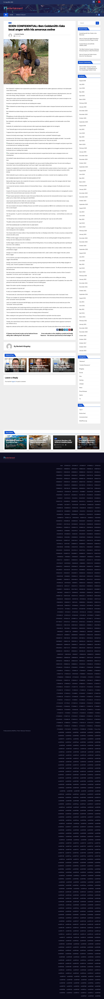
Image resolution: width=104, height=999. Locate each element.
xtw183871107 (97, 745)
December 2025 (83, 110)
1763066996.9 (67, 530)
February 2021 (83, 320)
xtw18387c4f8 (61, 927)
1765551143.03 (90, 576)
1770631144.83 (90, 673)
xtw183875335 (76, 813)
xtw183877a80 (61, 856)
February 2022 (83, 275)
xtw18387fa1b (69, 989)
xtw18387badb (61, 917)
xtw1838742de (68, 794)
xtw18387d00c (90, 937)
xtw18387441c (83, 794)
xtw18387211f (76, 758)
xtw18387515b (90, 810)
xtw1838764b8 (76, 830)
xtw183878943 (83, 869)
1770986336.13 (82, 683)
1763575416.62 (59, 540)
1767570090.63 (90, 615)
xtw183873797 (61, 781)
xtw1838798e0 (61, 885)
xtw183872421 (76, 761)
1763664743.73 (82, 540)
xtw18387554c (69, 817)
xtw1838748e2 (83, 800)
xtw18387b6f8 (61, 914)
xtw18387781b (76, 852)
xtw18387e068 (61, 960)
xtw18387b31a (97, 908)
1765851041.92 (82, 582)
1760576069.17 (90, 481)
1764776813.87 (60, 563)
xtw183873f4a (62, 791)
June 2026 (82, 88)
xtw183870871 (83, 738)
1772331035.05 (74, 716)
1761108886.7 (82, 491)
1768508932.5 (67, 634)
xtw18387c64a (83, 927)
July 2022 (81, 256)
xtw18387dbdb (68, 953)
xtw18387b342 (61, 911)
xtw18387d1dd (61, 940)
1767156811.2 (67, 608)
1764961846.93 (67, 566)
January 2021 (82, 324)
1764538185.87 (82, 556)
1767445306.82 (97, 612)
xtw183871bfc (97, 751)
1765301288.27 (67, 572)
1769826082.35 (67, 660)
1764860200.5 (82, 563)
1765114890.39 (59, 569)
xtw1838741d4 (61, 794)
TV (80, 398)
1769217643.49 (82, 647)
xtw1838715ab (61, 751)
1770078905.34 (97, 664)
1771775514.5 (67, 703)
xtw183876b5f (76, 836)
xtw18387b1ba (76, 908)
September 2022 (83, 249)
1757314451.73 (75, 465)
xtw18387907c (68, 878)
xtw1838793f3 (76, 882)
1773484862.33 (67, 725)
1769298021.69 (59, 651)
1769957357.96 (59, 664)
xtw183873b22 (61, 787)
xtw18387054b (76, 735)
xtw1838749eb (97, 800)
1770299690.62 (97, 667)
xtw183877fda (83, 859)
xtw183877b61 (90, 856)
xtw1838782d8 (68, 862)
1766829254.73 (67, 602)
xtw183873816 (68, 781)
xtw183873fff (83, 791)
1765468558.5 (67, 576)
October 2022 (82, 245)
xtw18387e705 (61, 963)
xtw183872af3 (83, 768)
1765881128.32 (90, 582)
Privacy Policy (21, 14)
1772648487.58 (60, 722)
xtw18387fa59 (76, 989)
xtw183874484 (97, 794)
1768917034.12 (90, 641)
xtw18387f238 (97, 976)
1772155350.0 (67, 712)
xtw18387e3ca (83, 960)
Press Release (83, 391)
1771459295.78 (90, 693)
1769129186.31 (59, 647)
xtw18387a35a (76, 891)
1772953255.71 (75, 722)
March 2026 (82, 99)
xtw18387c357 (76, 924)
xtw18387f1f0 (90, 976)
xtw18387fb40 (97, 989)
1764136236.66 (67, 550)
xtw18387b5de (90, 911)
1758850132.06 (82, 468)
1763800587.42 (74, 543)
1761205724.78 (67, 494)
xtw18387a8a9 (90, 898)
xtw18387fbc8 (69, 992)
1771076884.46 (59, 686)
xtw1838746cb (76, 797)
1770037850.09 (82, 664)
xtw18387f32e (97, 979)
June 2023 (82, 215)
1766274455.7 (60, 592)
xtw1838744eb (61, 797)
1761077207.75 (75, 491)
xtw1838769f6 (97, 833)
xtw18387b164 (61, 908)
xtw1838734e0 (76, 778)
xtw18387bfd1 (69, 921)
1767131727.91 (60, 608)
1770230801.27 (82, 667)
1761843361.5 (97, 504)
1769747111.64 (90, 657)
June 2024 (82, 174)
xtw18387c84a (69, 930)
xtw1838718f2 (69, 751)
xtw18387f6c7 (97, 983)
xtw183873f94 (69, 791)
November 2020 (83, 331)
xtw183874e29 (90, 807)
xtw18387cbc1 (61, 934)
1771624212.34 (67, 699)
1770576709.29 (75, 673)
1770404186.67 (82, 670)
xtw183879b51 (62, 888)
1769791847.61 (59, 660)
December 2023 (83, 193)
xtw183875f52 (90, 823)
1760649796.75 (67, 485)
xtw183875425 (90, 813)
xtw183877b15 (76, 856)
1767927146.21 (82, 621)
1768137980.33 (97, 625)
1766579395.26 (90, 595)
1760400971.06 (82, 478)
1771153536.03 (90, 686)
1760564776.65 (82, 481)
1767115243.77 (97, 605)
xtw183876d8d (69, 839)
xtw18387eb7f (76, 969)
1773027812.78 (82, 722)
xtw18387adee (69, 904)
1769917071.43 (97, 660)
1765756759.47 (97, 579)
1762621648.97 (82, 520)
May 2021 (81, 309)
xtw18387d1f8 (68, 940)
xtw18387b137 (97, 904)
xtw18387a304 (68, 891)
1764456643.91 (60, 556)
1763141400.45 (82, 530)
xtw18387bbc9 (69, 917)
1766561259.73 (82, 595)
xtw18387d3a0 (90, 940)
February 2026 (83, 103)
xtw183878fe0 (97, 875)
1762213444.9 (67, 514)
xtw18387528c (61, 813)
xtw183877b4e (83, 856)
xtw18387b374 (76, 911)
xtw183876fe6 (61, 843)
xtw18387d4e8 (76, 943)
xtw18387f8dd (90, 986)
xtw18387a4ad (69, 895)
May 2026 (81, 92)
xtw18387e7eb (83, 963)
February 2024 (83, 185)
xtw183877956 (90, 852)
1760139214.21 (97, 472)
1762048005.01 (67, 511)
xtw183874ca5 (62, 807)
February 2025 (83, 148)
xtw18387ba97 (97, 914)
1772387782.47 (97, 716)
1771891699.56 (67, 706)
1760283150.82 (97, 475)
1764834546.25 (75, 563)
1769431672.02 (97, 651)
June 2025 (82, 133)
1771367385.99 (60, 693)
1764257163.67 (97, 550)
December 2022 (83, 238)
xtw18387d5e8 (61, 947)
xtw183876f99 (97, 839)
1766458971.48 (59, 595)
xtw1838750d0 (83, 810)
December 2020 (83, 328)
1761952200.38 (82, 507)
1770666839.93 (60, 677)
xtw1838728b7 (83, 764)
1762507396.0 (97, 517)
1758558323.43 (59, 468)
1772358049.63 (82, 716)
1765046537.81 (90, 566)
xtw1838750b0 (68, 810)
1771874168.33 (59, 706)
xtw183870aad (76, 742)
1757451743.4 (97, 465)
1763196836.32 (97, 530)
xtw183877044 (69, 843)
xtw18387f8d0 (83, 986)
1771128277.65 (75, 686)
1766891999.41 (82, 602)
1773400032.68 (59, 725)
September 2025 (83, 122)
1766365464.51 (75, 592)
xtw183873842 (83, 781)
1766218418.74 (90, 589)
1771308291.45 (82, 690)
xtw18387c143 (90, 921)
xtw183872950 (97, 764)
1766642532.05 (60, 599)
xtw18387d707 (69, 947)
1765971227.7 (67, 586)
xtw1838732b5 (76, 774)
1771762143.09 (60, 703)
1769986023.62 (67, 664)
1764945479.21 (59, 566)
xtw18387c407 (97, 924)
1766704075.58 (75, 599)
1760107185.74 (90, 472)
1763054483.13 (60, 530)
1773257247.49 (90, 722)
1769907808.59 (90, 660)
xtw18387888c (61, 869)
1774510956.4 (90, 729)
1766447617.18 (97, 592)
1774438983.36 (83, 729)
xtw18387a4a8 (61, 895)
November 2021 (83, 286)
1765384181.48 (90, 572)
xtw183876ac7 (61, 836)
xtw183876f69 (83, 839)
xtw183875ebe (76, 823)
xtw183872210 (90, 758)
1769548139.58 (82, 654)
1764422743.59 (97, 553)
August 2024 (82, 170)
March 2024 (82, 182)
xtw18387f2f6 (90, 979)
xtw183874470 (90, 794)
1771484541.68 (60, 696)
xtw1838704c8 (61, 735)
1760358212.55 (74, 478)
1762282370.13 (82, 514)
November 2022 (83, 241)
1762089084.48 (75, 511)
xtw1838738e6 (97, 781)
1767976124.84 (97, 621)
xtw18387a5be (90, 895)
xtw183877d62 (97, 856)
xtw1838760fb (97, 823)
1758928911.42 (90, 468)
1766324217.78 (67, 592)
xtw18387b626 (97, 911)
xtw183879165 (97, 878)
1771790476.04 (74, 703)
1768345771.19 (68, 631)
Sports (81, 395)
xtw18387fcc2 (90, 992)
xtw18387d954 (90, 947)
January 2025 (82, 152)
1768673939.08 (67, 638)
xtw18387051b (68, 735)
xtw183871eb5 (90, 755)
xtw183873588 (83, 778)
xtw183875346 (83, 813)
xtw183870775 (61, 738)
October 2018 (82, 339)
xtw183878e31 (62, 875)
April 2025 (82, 140)
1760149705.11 (59, 475)
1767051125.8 (82, 605)
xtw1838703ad (97, 732)
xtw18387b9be (90, 914)
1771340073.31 (90, 690)
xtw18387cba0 (90, 930)
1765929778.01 (97, 582)
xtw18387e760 (68, 963)
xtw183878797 (83, 865)
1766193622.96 (82, 589)
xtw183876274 (83, 826)
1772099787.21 (90, 709)
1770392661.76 (75, 670)
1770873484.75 (90, 680)
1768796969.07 (59, 641)
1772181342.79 (75, 712)
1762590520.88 (74, 520)
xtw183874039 (90, 791)
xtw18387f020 (70, 976)
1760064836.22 (74, 472)
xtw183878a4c (61, 872)
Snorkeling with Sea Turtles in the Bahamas (14, 442)
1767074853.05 (90, 605)
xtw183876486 (61, 830)
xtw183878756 (68, 865)
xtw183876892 (83, 833)
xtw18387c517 (69, 927)
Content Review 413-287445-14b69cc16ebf (63, 441)
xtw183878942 (76, 869)
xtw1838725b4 (61, 764)
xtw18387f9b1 (62, 989)
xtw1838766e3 (61, 833)
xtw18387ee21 (90, 973)
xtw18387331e (90, 774)
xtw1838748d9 (76, 800)
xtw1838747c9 (97, 797)
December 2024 (83, 155)
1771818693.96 (82, 703)
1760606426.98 (97, 481)
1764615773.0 (59, 559)
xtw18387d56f (90, 943)
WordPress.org (83, 420)
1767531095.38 (82, 615)
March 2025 (82, 144)
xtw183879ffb (97, 888)
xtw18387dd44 (97, 953)
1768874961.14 (74, 641)
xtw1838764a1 (69, 830)
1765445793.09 (60, 576)
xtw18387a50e (76, 895)
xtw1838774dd (97, 846)
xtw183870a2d (61, 742)
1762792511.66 (82, 524)
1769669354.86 (67, 657)
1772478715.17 (90, 719)
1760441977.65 (97, 478)
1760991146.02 (97, 488)
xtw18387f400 (76, 983)
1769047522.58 (82, 644)
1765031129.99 (82, 566)
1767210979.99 (82, 608)
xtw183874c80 (97, 804)
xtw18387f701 (62, 986)
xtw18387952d (83, 882)
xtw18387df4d (90, 956)
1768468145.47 (97, 631)
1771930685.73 (74, 706)
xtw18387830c (76, 862)
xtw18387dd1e (90, 953)
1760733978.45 (82, 485)
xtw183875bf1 (97, 820)
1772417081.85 (59, 719)
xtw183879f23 (91, 888)
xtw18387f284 (69, 979)
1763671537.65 (90, 540)
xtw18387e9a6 (76, 966)
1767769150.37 (97, 618)
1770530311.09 (67, 673)
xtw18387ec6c (61, 973)
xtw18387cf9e (69, 937)
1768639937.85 (59, 638)
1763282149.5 (75, 533)
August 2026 (82, 80)
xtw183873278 (68, 774)
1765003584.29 (74, 566)
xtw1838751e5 (97, 810)
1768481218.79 (60, 634)
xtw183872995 (61, 768)
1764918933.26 (97, 563)
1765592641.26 (97, 576)
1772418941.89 (67, 719)
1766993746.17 (67, 605)
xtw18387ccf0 (83, 934)
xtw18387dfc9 (97, 956)
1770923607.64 (60, 683)
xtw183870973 (90, 738)
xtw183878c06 (76, 872)
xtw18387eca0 (69, 973)
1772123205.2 (97, 709)
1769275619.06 (97, 647)
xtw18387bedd (90, 917)
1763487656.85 (82, 537)
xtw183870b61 (83, 742)
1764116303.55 (59, 550)
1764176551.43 (74, 550)
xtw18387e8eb (61, 966)
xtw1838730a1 (97, 771)
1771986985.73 (97, 706)
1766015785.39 (82, 586)
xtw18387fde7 (84, 996)
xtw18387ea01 (61, 969)
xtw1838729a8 (69, 768)
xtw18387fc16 (83, 992)
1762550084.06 (67, 520)
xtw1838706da (90, 735)
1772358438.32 (90, 716)
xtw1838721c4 (83, 758)
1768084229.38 (82, 625)
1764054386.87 (90, 546)
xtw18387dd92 (62, 956)
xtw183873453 (61, 778)
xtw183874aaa (76, 804)
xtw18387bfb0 (61, 921)
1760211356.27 (74, 475)
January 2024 (82, 189)
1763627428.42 (74, 540)
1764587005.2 (97, 556)
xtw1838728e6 (90, 764)
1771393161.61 (67, 693)
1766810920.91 (60, 602)
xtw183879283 (62, 882)
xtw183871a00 (83, 751)
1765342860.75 (74, 572)
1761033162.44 (67, 491)
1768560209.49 (82, 634)
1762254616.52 (74, 514)
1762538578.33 (59, 520)
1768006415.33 (59, 625)
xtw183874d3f (69, 807)
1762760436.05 (74, 524)
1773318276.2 (97, 722)
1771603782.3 (60, 699)
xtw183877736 (61, 852)
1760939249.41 (82, 488)
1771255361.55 (67, 690)
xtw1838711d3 (83, 748)
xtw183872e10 (83, 771)
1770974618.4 (75, 683)
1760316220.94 (59, 478)
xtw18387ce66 (97, 934)
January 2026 (82, 107)
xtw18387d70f (76, 947)
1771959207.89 (90, 706)
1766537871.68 (74, 595)
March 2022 (82, 271)
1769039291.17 (74, 644)
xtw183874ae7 (83, 804)
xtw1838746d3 (83, 797)
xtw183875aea (76, 820)
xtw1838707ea (69, 738)
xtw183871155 (69, 748)
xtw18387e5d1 (90, 960)
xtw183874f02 (97, 807)
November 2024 (83, 159)
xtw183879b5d (76, 888)
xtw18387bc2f (76, 917)
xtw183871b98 (90, 751)
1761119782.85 (90, 491)
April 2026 (82, 95)
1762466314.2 (90, 517)
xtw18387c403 (90, 924)
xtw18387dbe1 (76, 953)
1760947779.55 (90, 488)
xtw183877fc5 (76, 859)
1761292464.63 (90, 494)
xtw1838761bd (76, 826)
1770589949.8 (82, 673)
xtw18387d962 (97, 947)
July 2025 (81, 129)
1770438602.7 (90, 670)
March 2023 (82, 227)
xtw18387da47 (68, 950)
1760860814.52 (59, 488)
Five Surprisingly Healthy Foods (87, 70)
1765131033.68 (67, 569)
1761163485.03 (97, 491)
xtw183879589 (90, 882)
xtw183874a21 (68, 804)
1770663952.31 (97, 673)
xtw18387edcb (83, 973)
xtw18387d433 (97, 940)
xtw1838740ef (97, 791)
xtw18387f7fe (69, 986)
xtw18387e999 (68, 966)
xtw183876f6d (90, 839)
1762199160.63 (60, 514)
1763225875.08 (60, 533)
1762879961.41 (59, 527)
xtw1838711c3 (76, 748)
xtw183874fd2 (61, 810)
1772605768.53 (97, 719)
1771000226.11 (90, 683)
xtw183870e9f (62, 745)
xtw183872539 (97, 761)
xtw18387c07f (76, 921)
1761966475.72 (90, 507)
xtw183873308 (83, 774)
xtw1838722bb (97, 758)
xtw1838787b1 (90, 865)
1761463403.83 (90, 498)
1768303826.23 (97, 628)
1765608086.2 (59, 579)
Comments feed (83, 417)
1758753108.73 (74, 468)
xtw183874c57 (90, 804)
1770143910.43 (67, 667)
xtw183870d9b (97, 742)
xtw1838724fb (90, 761)
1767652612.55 (67, 618)
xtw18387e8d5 (97, 963)
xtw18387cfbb (76, 937)
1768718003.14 (82, 638)
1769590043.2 (97, 654)
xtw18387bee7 (97, 917)
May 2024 (81, 178)
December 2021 (83, 283)
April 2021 (82, 313)
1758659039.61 (67, 468)
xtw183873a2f (97, 784)
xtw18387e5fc (97, 960)
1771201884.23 (97, 686)
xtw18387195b (76, 751)
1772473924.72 (82, 719)
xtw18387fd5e (97, 992)
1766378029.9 (82, 592)
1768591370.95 (90, 634)
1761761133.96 (75, 504)
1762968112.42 (82, 527)
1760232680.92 (82, 475)
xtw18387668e (97, 830)
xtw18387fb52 (62, 992)
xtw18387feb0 (91, 996)
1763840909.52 (82, 543)
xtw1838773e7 (90, 846)
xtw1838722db (69, 761)
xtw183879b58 (69, 888)
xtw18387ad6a (61, 904)
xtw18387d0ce (97, 937)
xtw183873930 (61, 784)
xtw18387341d (97, 774)
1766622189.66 (97, 595)
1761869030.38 (60, 507)
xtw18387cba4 (97, 930)
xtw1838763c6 (97, 826)
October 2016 (82, 346)
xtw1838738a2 (90, 781)
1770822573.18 (67, 680)
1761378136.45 (67, 498)
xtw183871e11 (76, 755)
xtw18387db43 (97, 950)
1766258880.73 (97, 589)
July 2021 (81, 301)
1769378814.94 (82, 651)
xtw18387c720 (97, 927)
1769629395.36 (59, 657)
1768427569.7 (90, 631)
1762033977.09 (60, 511)
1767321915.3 (67, 612)
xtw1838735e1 (90, 778)
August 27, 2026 (36, 444)
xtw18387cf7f (62, 937)
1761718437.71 (67, 504)
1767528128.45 (75, 615)
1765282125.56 (59, 572)
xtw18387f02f (76, 976)
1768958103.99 (59, 644)
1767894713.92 (74, 621)
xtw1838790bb (76, 878)
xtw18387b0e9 (83, 904)
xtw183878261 (97, 859)
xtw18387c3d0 (83, 924)
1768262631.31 (90, 628)
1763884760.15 (97, 543)
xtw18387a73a (68, 898)
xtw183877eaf (62, 859)
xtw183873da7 (90, 787)
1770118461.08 (59, 667)
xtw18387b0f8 (90, 904)
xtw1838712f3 (90, 748)
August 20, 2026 (84, 444)
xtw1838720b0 (69, 758)
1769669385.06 (74, 657)
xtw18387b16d (69, 908)
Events (81, 372)
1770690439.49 (68, 677)
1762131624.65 (90, 511)
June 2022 (82, 260)
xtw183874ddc (83, 807)
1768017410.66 (67, 625)
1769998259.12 (74, 664)
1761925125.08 (75, 507)
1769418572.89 (90, 651)
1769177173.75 (67, 647)
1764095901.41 (97, 546)
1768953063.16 (97, 641)
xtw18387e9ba (83, 966)
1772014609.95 (67, 709)
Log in (80, 409)
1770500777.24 (60, 673)
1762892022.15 (67, 527)
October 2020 (82, 335)
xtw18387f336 (62, 983)
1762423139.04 (75, 517)
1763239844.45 (67, 533)
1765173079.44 (74, 569)
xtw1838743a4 (76, 794)
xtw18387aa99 (76, 901)
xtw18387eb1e (69, 969)
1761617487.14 (82, 501)
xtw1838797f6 (97, 882)
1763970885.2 (67, 546)
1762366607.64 (60, 517)
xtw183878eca (76, 875)
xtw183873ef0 (97, 787)
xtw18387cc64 (76, 934)
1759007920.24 (97, 468)
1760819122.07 (97, 485)
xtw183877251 (97, 843)
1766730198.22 (83, 599)
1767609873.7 (97, 615)
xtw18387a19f (61, 891)
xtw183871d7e (69, 755)
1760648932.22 (59, 485)
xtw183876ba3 (83, 836)
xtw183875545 (61, 817)
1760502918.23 (67, 481)
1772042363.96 (75, 709)
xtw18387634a (90, 826)
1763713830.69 (97, 540)
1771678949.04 (82, 699)
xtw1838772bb (61, 846)
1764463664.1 (67, 556)
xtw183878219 (90, 859)
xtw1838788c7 (68, 869)
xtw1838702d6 (83, 732)
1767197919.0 (75, 608)
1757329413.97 (82, 465)
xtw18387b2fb (90, 908)
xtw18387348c (68, 778)
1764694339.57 (82, 559)
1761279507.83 (82, 494)
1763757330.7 (67, 543)
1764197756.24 (82, 550)
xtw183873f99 (76, 791)
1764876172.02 (90, 563)
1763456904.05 (74, 537)
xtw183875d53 (69, 823)
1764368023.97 (82, 553)
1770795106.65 (59, 680)
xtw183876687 (90, 830)
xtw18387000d (61, 732)
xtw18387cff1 (83, 937)
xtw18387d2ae (76, 940)
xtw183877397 (83, 846)
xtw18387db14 (90, 950)
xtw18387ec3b (97, 969)
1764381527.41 (90, 553)
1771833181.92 (90, 703)
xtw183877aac (68, 856)
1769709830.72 (82, 657)
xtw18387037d (90, 732)
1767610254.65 (59, 618)
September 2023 (83, 204)
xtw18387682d (69, 833)
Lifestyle (81, 383)
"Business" (82, 361)
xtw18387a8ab (97, 898)
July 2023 (81, 212)
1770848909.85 (82, 680)
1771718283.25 (90, 699)
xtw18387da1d (61, 950)
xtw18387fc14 (76, 992)
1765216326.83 (90, 569)
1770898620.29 (97, 680)
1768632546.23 (97, 634)
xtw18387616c (61, 826)
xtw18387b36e (68, 911)
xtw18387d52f (83, 943)
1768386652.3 (75, 631)
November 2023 (83, 197)
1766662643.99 (67, 599)
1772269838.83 (59, 716)
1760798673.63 (90, 485)
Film (80, 376)
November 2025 (83, 114)
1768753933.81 (90, 638)
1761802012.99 (90, 504)
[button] (96, 14)
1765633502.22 (67, 579)
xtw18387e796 (76, 963)
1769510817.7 (75, 654)
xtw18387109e (90, 745)
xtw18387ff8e (97, 996)
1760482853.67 (59, 481)
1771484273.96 (97, 693)
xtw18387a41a (90, 891)
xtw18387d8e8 (83, 947)
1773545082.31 (74, 725)
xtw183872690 (68, 764)
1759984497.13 (59, 472)
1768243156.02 (82, 628)
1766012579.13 (74, 586)
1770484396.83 (97, 670)
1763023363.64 (97, 527)
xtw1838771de (90, 843)
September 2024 (83, 167)
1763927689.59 (60, 546)
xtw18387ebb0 (83, 969)
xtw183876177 (68, 826)
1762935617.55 (74, 527)
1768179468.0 (67, 628)
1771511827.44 (67, 696)
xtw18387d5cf (97, 943)
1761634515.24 (90, 501)
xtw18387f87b (76, 986)
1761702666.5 (60, 504)
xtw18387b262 (83, 908)
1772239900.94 (90, 712)
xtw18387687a (76, 833)
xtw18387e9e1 (97, 966)
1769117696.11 (97, 644)
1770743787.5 (90, 677)
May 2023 (81, 219)
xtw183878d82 (97, 872)
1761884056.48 (67, 507)
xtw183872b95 (97, 768)
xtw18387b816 (68, 914)
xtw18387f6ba (90, 983)
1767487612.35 (67, 615)
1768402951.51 (82, 631)
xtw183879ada (83, 885)
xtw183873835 (76, 781)
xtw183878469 (83, 862)
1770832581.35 (74, 680)
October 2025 (82, 118)
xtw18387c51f (76, 927)
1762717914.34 (67, 524)
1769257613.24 (90, 647)
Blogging (81, 368)
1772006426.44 (60, 709)
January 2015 (82, 350)
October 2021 (82, 290)
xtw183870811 (76, 738)
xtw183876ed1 (76, 839)
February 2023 (83, 230)
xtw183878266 (61, 862)
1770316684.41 (60, 670)
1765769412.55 (60, 582)
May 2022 (81, 264)
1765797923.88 (67, 582)
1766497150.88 (67, 595)
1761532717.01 (59, 501)
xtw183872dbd (76, 771)
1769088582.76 (90, 644)
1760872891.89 (67, 488)
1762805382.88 (90, 524)
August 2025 (82, 125)
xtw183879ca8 (84, 888)
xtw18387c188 (97, 921)
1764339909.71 (74, 553)
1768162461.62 (60, 628)
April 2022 (82, 268)
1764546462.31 (90, 556)
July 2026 (81, 84)
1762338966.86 (97, 514)
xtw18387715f (83, 843)
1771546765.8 (82, 696)
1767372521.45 (83, 612)
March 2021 (82, 316)
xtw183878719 (61, 865)
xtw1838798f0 (68, 885)
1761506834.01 (97, 498)
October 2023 (82, 200)
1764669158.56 (74, 559)
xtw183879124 (90, 878)
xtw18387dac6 (83, 950)
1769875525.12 (82, 660)
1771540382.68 (75, 696)
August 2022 (82, 253)
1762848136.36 (97, 524)
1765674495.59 (74, 579)
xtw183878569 (90, 862)
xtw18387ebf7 (90, 969)
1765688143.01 (82, 579)
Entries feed (82, 413)
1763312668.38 (82, 533)
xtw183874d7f (76, 807)
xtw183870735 (97, 735)
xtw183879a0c (76, 885)
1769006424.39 (67, 644)
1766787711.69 (97, 599)
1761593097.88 (74, 501)
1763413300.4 (67, 537)
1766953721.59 (97, 602)
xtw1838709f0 (97, 738)
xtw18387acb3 (97, 901)
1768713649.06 (74, 638)
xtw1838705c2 (83, 735)
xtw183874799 (90, 797)
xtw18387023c (68, 732)
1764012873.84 (74, 546)
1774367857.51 (75, 729)
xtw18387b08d (76, 904)
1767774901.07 (59, 621)
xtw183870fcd (76, 745)
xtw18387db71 (61, 953)
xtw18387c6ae (90, 927)
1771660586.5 (75, 699)
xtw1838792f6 (69, 882)
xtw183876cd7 (97, 836)
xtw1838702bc (76, 732)
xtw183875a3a (69, 820)
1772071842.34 (82, 709)
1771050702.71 (97, 683)
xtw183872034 (61, 758)
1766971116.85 (60, 605)
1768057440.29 (74, 625)
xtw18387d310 (83, 940)
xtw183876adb (69, 836)
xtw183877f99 (69, 859)
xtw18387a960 (61, 901)
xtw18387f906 (97, 986)
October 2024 (82, 163)
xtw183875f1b (83, 823)
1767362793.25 (75, 612)
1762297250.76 (90, 514)
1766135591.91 (67, 589)
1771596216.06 (97, 696)
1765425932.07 (97, 572)
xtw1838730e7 (61, 774)
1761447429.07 (82, 498)
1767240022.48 (90, 608)
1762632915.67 (90, 520)
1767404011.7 (90, 612)
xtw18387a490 (97, 891)
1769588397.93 (90, 654)
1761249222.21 (74, 494)
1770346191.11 (67, 670)
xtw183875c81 (62, 823)
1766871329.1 (75, 602)
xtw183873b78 (76, 787)
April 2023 (82, 223)
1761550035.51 (67, 501)
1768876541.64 (82, 641)
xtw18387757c (76, 849)
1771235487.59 (60, 690)
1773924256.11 (90, 725)
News (10, 22)
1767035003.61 (75, 605)
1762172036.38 (97, 511)
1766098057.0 (59, 589)
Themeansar (27, 730)
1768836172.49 (67, 641)
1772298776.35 (67, 716)
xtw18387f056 (84, 976)
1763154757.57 (90, 530)
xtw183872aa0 (76, 768)
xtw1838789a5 (97, 869)
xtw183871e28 (83, 755)
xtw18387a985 (69, 901)
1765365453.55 (82, 572)
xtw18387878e (76, 865)
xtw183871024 (83, 745)
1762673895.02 (97, 520)
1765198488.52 (82, 569)
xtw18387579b (83, 817)
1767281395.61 (97, 608)
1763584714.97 (67, 540)
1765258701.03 (97, 569)
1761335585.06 (97, 494)
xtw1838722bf (61, 761)
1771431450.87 (82, 693)
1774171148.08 (68, 729)
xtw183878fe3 (61, 878)
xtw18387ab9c (83, 901)
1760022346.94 (67, 472)
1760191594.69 (67, 475)
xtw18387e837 (90, 963)
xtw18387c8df (76, 930)
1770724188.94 (83, 677)
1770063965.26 (90, 664)
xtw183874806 (61, 800)
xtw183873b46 (69, 787)
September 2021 (83, 294)
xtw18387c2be (68, 924)
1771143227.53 (82, 686)
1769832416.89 (74, 660)
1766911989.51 (90, 602)
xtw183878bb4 (69, 872)
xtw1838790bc (83, 878)
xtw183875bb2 (90, 820)
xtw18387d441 (62, 943)
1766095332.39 (97, 586)
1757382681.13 (90, 465)
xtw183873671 (97, 778)
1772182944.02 (82, 712)
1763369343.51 (97, 533)
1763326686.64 (90, 533)
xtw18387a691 (97, 895)
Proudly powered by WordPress (10, 730)
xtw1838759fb (61, 820)
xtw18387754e (69, 849)
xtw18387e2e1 (76, 960)
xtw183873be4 (83, 787)
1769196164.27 (74, 647)
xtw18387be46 (83, 917)
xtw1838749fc (61, 804)
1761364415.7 (60, 498)
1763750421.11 (60, 543)
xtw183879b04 (97, 885)
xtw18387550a (97, 813)
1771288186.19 (75, 690)
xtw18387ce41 (90, 934)
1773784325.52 (82, 725)
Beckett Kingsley (19, 34)
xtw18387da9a (76, 950)
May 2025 (81, 137)
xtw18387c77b (61, 930)
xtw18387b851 (76, 914)
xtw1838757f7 (90, 817)
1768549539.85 (74, 634)
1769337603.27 (67, 651)
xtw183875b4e (83, 820)
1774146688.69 (60, 729)
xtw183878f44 (90, 875)
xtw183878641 (97, 862)
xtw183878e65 (69, 875)
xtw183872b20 (90, 768)
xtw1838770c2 (76, 843)
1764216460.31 (90, 550)
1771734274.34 (97, 699)
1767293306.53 (60, 612)
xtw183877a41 (97, 852)
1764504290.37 (75, 556)
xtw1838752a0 (68, 813)
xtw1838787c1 (97, 865)
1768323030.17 (60, 631)
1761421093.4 (75, 498)
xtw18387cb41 (83, 930)
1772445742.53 (74, 719)
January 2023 (82, 234)
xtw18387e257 (69, 960)
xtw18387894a (90, 869)
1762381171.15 (68, 517)
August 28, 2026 (11, 444)
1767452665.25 (60, 615)
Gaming (81, 380)
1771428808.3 (75, 693)
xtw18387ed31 (76, 973)
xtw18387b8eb (83, 914)
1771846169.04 (97, 703)
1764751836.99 (97, 559)
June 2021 (82, 305)
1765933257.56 (60, 586)
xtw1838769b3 (90, 833)
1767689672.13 (74, 618)
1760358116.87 (67, 478)
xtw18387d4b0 (69, 943)
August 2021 (82, 298)
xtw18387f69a (83, 983)
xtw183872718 (76, 764)
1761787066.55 (82, 504)
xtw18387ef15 (97, 973)
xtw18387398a (69, 784)
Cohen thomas (19, 369)
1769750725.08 (97, 657)
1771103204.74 (67, 686)
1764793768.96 (67, 563)
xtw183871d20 (61, 755)
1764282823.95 (59, 553)
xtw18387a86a (83, 898)
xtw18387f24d (62, 979)
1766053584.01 (90, 586)
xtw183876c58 (90, 836)
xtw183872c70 (68, 771)
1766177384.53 (74, 589)
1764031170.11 (82, 546)
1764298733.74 (67, 553)
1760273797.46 (90, 475)
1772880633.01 (67, 722)
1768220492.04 (74, 628)
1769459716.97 (60, 654)
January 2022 (82, 279)
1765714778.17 (90, 579)
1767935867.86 (90, 621)
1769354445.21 (74, 651)
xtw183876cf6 (62, 839)
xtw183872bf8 (61, 771)
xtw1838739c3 (76, 784)
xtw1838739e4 (83, 784)
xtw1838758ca (97, 817)
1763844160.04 (90, 543)
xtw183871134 (61, 748)
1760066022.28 (82, 472)
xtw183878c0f (83, 872)
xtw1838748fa (90, 800)
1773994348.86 (97, 725)
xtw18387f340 (69, 983)
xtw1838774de (61, 849)
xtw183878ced (90, 872)
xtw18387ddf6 (69, 956)
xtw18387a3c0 (83, 891)
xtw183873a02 (90, 784)
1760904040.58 (74, 488)
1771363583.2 (97, 690)
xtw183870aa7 (68, 742)
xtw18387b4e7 (83, 911)
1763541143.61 (97, 537)
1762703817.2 (59, 524)
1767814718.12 (67, 621)
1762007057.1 (97, 507)
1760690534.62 (74, 485)
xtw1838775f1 (83, 849)
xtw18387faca (83, 989)
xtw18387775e (68, 852)
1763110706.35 (74, 530)
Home (11, 14)
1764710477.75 (90, 559)
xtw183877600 (90, 849)
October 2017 (82, 343)
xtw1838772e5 (69, 846)
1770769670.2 (97, 677)
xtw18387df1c (83, 956)
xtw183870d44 (90, 742)
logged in (13, 381)
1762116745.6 (82, 511)
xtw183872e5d (90, 771)
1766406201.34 (90, 592)
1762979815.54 (90, 527)
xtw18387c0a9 (83, 921)
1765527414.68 (82, 576)
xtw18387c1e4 (61, 924)
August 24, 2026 (60, 444)
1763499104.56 (90, 537)
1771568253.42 (90, 696)
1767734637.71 (90, 618)
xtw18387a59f (83, 895)
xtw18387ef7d (63, 976)
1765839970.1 (75, 582)
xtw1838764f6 (83, 830)
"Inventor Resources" (84, 365)
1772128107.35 (60, 712)
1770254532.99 (90, 667)
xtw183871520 (97, 748)
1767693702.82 (82, 618)
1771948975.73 (82, 706)
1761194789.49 (59, 494)
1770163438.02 (74, 667)
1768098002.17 (90, 625)
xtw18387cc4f (69, 934)
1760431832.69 (90, 478)
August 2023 (82, 208)
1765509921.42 (74, 576)
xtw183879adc (90, 885)
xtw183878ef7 (83, 875)
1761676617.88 (97, 501)
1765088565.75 (97, 566)
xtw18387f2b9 (76, 979)
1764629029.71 (67, 559)
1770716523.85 (75, 677)
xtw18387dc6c (83, 953)
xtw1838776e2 (97, 849)
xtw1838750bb (76, 810)
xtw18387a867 (76, 898)
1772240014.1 (97, 712)
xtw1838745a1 (68, 797)
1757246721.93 (67, 465)
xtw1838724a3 (83, 761)
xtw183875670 (76, 817)
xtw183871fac (97, 755)
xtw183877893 (83, 852)
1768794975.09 (97, 638)
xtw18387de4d (76, 956)
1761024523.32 (60, 491)
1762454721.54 (83, 517)
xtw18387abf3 (90, 901)
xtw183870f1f (69, 745)
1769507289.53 (68, 654)
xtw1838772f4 (76, 846)
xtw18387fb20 (90, 989)
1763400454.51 (60, 537)
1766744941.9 (90, 599)
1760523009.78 (74, 481)
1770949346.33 (67, 683)
